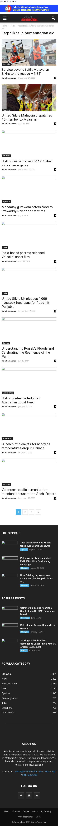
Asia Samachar (9, 78)
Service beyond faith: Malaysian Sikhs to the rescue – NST (25, 72)
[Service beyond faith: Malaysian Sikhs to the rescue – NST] (29, 52)
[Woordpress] (29, 795)
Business (25, 618)
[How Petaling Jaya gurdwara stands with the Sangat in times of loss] (10, 579)
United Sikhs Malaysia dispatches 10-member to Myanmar (27, 117)
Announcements (10, 683)
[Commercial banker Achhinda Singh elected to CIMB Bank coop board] (10, 612)
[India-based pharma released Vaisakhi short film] (29, 235)
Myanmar (6, 110)
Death (5, 688)
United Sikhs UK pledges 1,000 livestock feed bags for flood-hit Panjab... (25, 303)
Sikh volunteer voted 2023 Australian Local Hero (21, 400)
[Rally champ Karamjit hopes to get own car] (10, 629)
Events (24, 650)
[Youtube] (37, 795)
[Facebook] (21, 795)
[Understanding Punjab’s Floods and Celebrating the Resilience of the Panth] (29, 330)
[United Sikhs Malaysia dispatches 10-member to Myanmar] (29, 97)
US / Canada (7, 439)
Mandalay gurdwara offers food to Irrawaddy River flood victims (27, 209)
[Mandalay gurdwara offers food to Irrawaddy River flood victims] (29, 189)
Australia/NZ (8, 393)
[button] (53, 18)
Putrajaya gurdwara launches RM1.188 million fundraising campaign (35, 561)
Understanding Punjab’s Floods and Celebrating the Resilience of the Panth (28, 352)
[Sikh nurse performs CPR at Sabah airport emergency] (29, 143)
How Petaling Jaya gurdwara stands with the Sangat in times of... (36, 578)
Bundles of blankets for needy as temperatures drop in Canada (26, 446)
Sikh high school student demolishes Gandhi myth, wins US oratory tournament (38, 643)
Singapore (7, 707)
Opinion (6, 343)
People (26, 811)
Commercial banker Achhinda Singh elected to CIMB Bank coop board (37, 611)
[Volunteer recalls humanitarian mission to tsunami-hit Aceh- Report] (29, 472)
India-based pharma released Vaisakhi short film (23, 255)
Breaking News (9, 698)
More (38, 816)
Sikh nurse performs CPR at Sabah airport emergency (27, 163)
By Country (46, 811)
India (5, 247)
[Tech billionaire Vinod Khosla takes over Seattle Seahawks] (10, 546)
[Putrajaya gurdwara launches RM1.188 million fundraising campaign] (10, 562)
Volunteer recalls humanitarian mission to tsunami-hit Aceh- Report (29, 492)
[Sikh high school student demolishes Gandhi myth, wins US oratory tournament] (10, 644)
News (5, 678)
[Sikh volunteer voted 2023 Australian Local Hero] (29, 380)
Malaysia (6, 64)
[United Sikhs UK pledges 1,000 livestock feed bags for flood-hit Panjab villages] (29, 281)
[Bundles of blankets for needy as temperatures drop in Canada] (29, 426)
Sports (24, 549)
